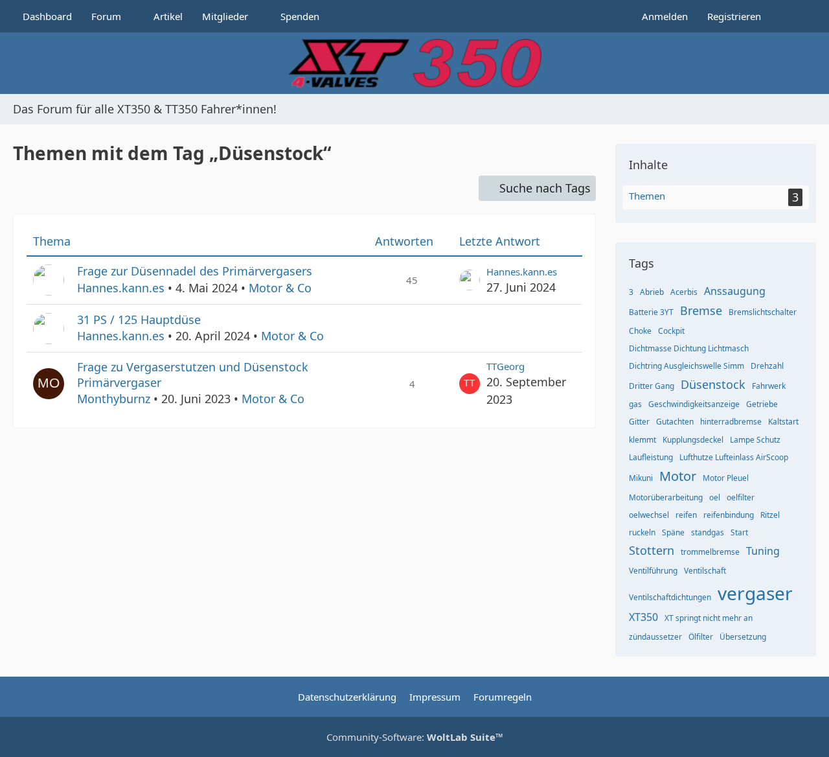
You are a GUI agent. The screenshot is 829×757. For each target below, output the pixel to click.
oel (714, 497)
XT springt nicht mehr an (708, 617)
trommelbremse (710, 551)
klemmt (642, 439)
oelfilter (741, 497)
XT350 (643, 617)
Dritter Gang (651, 385)
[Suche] (793, 16)
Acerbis (684, 291)
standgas (707, 532)
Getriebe (762, 404)
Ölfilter (700, 636)
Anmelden (665, 16)
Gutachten (675, 421)
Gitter (639, 421)
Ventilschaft (705, 570)
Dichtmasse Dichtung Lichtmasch (689, 348)
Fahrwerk (769, 385)
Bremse (701, 310)
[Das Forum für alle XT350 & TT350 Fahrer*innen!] (414, 63)
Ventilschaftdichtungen (670, 597)
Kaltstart (783, 421)
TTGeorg (505, 366)
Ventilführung (653, 570)
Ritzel (770, 514)
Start (739, 532)
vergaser (755, 593)
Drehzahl (767, 365)
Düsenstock (713, 384)
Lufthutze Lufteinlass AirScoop (733, 457)
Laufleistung (651, 457)
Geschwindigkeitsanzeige (694, 404)
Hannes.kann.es (121, 288)
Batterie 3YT (651, 312)
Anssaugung (735, 291)
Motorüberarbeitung (666, 497)
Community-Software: (414, 736)
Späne (673, 532)
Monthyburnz (113, 398)
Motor (677, 476)
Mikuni (641, 477)
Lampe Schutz (755, 439)
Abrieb (652, 291)
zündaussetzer (655, 636)
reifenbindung (728, 514)
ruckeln (642, 532)
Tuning (763, 551)
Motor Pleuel (726, 477)
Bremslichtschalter (763, 312)
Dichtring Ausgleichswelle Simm (686, 365)
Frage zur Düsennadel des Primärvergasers (194, 271)
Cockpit (671, 330)
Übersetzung (743, 636)
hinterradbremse (731, 421)
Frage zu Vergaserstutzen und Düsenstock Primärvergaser (192, 374)
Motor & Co (280, 288)
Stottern (651, 550)
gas (635, 404)
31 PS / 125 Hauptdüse (139, 319)
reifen (686, 514)
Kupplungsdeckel (693, 439)
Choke (640, 330)
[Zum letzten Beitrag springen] (469, 280)
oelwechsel (649, 514)
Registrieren (734, 16)
